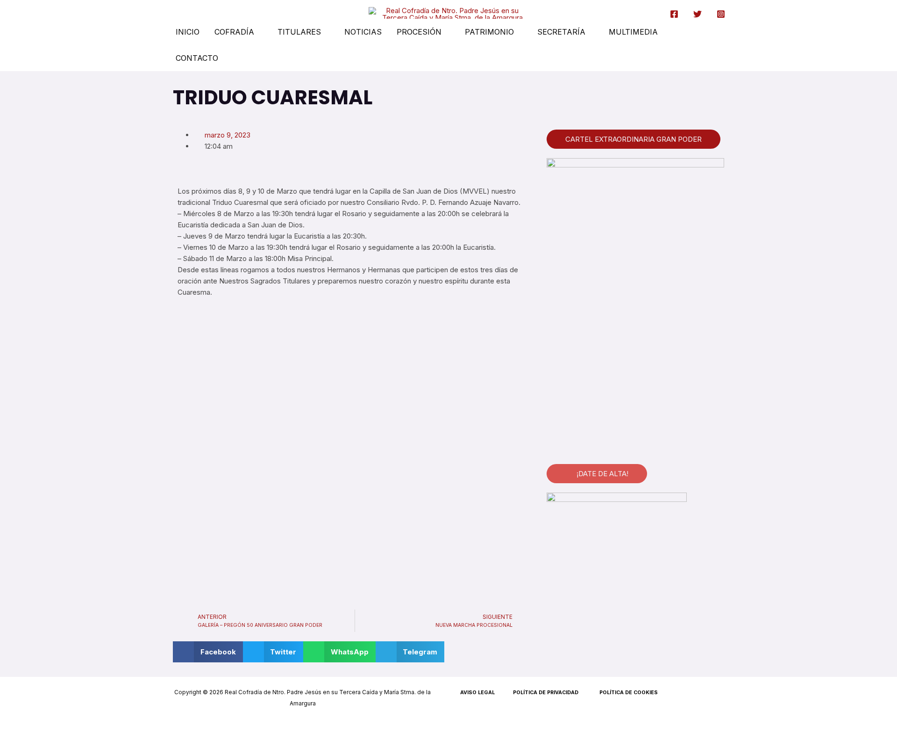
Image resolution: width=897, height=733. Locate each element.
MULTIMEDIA (633, 31)
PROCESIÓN (419, 31)
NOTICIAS (363, 31)
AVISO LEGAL (477, 692)
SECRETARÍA (561, 31)
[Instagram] (721, 14)
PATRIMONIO (489, 31)
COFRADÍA (234, 31)
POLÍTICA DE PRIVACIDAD (545, 692)
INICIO (187, 31)
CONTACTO (197, 58)
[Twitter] (697, 14)
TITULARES (299, 31)
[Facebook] (674, 14)
